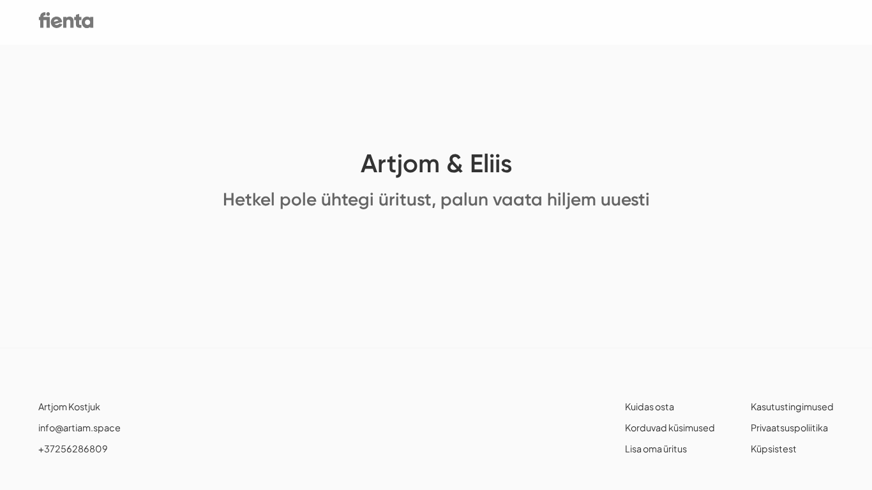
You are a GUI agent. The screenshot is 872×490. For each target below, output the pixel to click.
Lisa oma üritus (656, 448)
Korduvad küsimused (670, 427)
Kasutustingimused (792, 406)
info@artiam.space (79, 427)
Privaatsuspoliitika (789, 427)
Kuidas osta (649, 406)
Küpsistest (774, 448)
